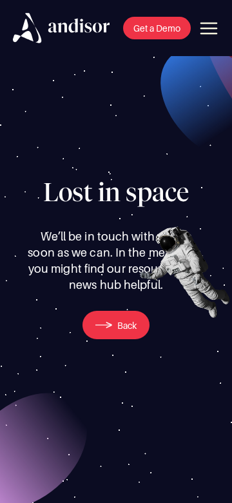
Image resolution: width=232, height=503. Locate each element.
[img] (61, 28)
